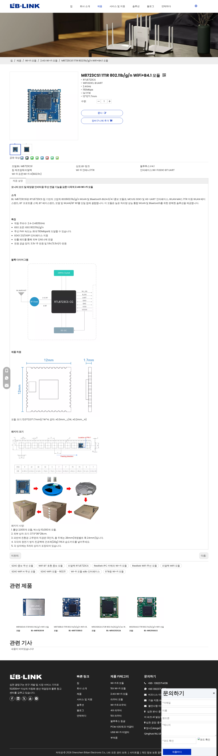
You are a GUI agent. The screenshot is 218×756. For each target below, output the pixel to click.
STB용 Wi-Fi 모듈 (114, 571)
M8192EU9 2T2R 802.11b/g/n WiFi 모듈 (32, 627)
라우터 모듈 (116, 699)
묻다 (100, 113)
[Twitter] (24, 698)
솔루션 (80, 705)
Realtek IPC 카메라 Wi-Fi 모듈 (110, 565)
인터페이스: (146, 170)
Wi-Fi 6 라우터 (118, 705)
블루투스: (145, 166)
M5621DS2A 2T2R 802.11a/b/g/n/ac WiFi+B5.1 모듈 (109, 627)
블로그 (80, 710)
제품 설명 (18, 180)
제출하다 (177, 752)
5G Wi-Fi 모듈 (118, 688)
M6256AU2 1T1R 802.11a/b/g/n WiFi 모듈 (146, 627)
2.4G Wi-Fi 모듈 (119, 694)
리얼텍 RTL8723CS (78, 565)
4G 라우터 (116, 710)
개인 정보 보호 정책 (152, 752)
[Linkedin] (18, 698)
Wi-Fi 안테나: (83, 170)
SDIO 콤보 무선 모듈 (22, 565)
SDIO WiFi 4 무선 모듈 (23, 571)
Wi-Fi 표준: (18, 174)
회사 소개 (82, 688)
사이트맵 (134, 752)
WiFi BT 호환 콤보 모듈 (51, 565)
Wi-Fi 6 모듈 (117, 683)
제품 (79, 694)
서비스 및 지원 (84, 699)
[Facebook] (12, 698)
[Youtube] (30, 698)
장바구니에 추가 (100, 120)
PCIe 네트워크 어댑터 (122, 726)
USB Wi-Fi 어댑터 (119, 732)
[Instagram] (36, 698)
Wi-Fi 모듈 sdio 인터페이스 (85, 571)
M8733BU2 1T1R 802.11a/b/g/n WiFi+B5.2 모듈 (71, 627)
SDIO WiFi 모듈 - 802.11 (53, 571)
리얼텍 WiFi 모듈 (171, 565)
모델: (14, 166)
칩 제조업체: (18, 170)
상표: (78, 166)
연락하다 (81, 715)
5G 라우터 (116, 715)
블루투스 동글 (117, 721)
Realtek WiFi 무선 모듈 (144, 565)
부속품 (114, 737)
